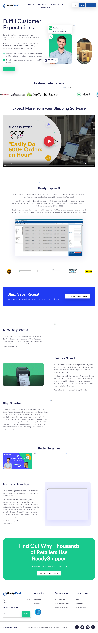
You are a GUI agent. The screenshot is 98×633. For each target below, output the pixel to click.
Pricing (37, 603)
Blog (77, 599)
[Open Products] (35, 4)
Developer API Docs (62, 603)
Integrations (60, 599)
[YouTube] (88, 627)
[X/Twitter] (82, 627)
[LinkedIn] (93, 627)
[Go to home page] (11, 6)
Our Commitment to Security (58, 627)
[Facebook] (77, 627)
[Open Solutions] (45, 4)
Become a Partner (61, 607)
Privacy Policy (43, 627)
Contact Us (80, 603)
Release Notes (81, 607)
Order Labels (39, 599)
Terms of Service (32, 627)
